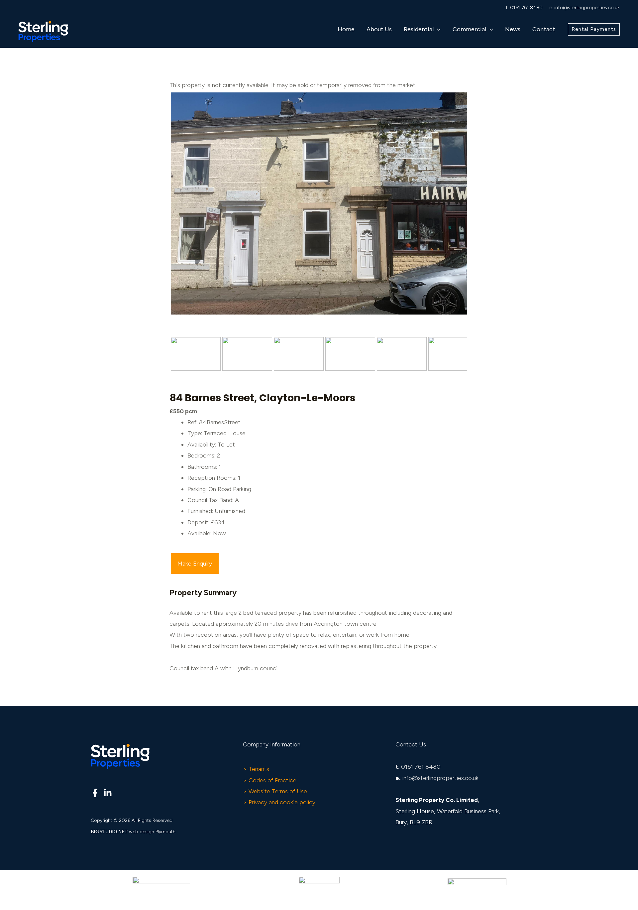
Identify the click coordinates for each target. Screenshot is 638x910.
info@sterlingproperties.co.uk (587, 8)
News (512, 29)
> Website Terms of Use (275, 791)
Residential (419, 29)
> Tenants (256, 769)
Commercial (469, 29)
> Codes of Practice (269, 780)
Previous (160, 209)
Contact (543, 29)
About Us (379, 29)
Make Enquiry (194, 563)
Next (477, 209)
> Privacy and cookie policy (279, 802)
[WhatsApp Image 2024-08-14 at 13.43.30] (319, 203)
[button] (437, 29)
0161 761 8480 (526, 8)
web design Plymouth (152, 832)
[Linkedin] (107, 793)
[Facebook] (95, 793)
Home (346, 29)
